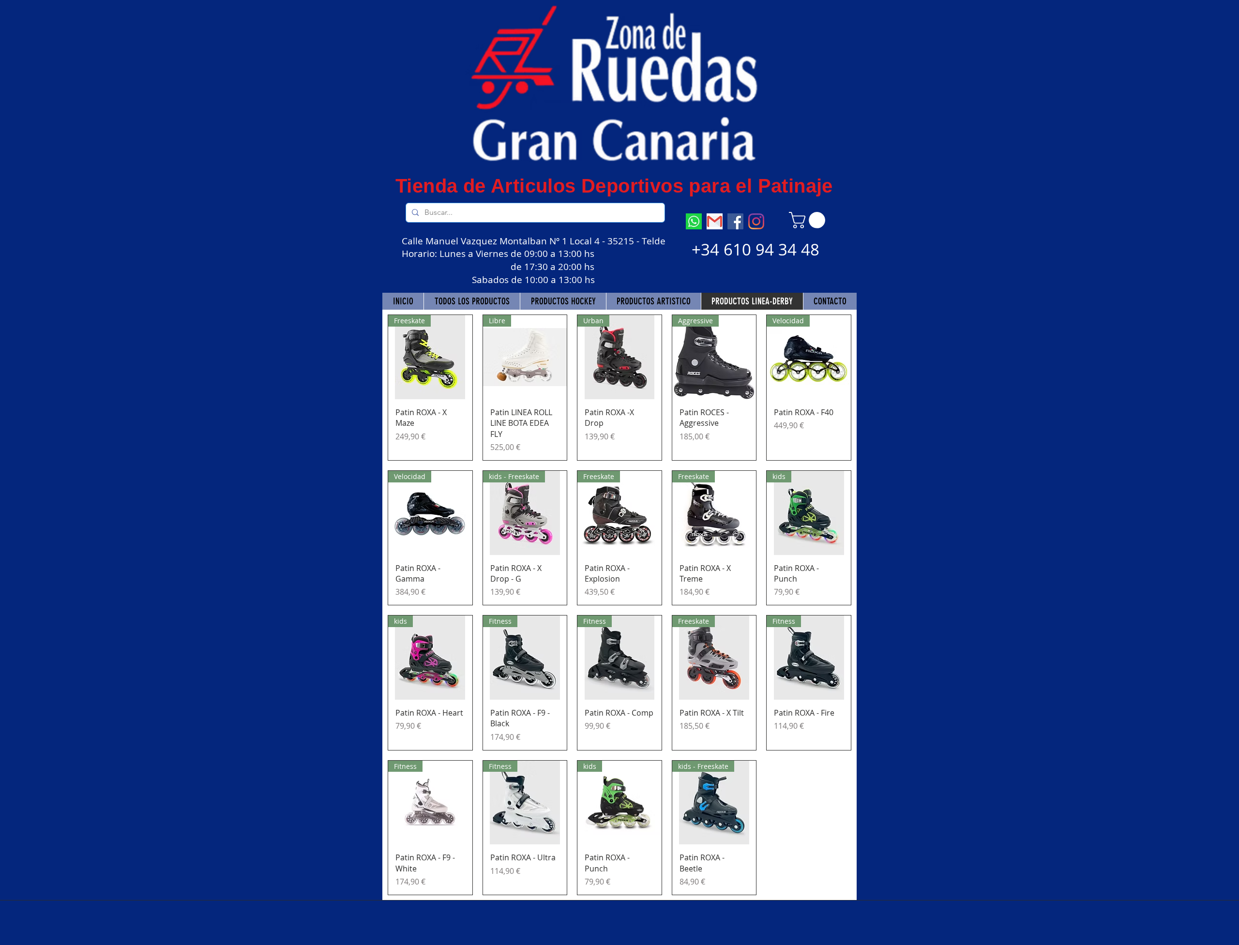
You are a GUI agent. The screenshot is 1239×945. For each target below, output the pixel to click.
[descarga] (715, 221)
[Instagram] (756, 221)
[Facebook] (735, 221)
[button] (809, 220)
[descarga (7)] (694, 221)
